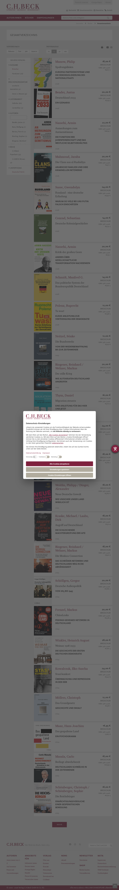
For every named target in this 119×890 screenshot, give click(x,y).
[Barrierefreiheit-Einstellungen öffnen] (115, 449)
